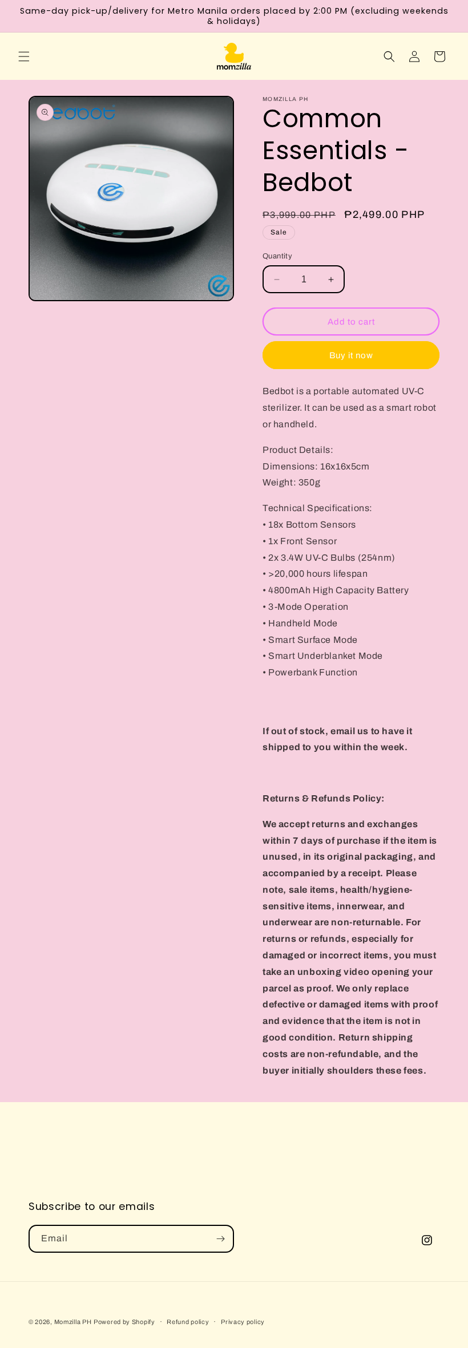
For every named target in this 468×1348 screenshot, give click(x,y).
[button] (24, 56)
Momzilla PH (73, 1321)
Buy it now (351, 355)
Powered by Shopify (124, 1321)
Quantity (277, 256)
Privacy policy (243, 1321)
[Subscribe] (220, 1239)
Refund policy (188, 1321)
